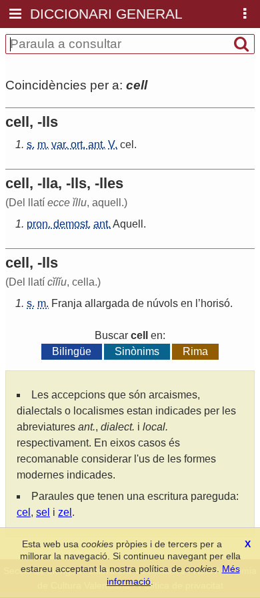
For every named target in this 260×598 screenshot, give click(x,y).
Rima (195, 351)
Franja (66, 303)
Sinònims (137, 351)
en (187, 303)
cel (127, 144)
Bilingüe (71, 351)
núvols (162, 303)
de (138, 303)
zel (65, 512)
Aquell (128, 224)
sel (43, 512)
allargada (107, 303)
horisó (215, 303)
